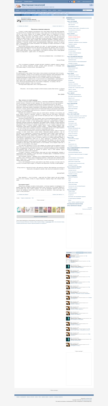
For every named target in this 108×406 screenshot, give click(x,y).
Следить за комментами (26, 198)
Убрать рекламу (40, 200)
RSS (33, 198)
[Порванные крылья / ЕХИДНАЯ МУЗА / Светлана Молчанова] (32, 212)
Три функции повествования (74, 47)
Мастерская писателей (33, 5)
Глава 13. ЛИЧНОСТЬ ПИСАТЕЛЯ (74, 166)
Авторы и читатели (30, 396)
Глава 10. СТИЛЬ (70, 126)
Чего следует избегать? (73, 131)
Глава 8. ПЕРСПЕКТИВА (72, 103)
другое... (68, 12)
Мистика (33, 12)
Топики (85, 252)
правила (60, 10)
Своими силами (71, 191)
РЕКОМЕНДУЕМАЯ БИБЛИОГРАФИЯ (75, 203)
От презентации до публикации (74, 198)
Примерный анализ (72, 59)
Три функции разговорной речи (74, 94)
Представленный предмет (73, 138)
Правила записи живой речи (74, 99)
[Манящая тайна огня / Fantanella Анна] (45, 212)
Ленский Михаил (74, 271)
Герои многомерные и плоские (74, 85)
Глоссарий (90, 207)
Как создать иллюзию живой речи (75, 96)
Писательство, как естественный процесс (76, 186)
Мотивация (70, 80)
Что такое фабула (72, 51)
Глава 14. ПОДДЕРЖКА (72, 175)
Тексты (89, 252)
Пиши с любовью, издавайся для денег (76, 202)
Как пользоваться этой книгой (74, 30)
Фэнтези (22, 12)
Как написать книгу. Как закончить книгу (76, 163)
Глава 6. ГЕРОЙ (70, 73)
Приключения (58, 12)
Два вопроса (70, 104)
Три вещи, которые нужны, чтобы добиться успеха (78, 28)
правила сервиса (45, 396)
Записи (49, 10)
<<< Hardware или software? (22, 26)
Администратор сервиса (76, 266)
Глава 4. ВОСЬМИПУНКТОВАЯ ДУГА (75, 56)
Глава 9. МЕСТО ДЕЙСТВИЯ (73, 114)
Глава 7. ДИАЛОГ (71, 93)
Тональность (71, 110)
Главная (18, 396)
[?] (71, 254)
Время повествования (72, 108)
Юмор (46, 12)
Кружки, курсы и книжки (73, 182)
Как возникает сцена (72, 123)
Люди (69, 180)
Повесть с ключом (72, 89)
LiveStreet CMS (89, 398)
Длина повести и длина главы (74, 161)
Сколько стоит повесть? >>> (58, 26)
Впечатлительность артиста (74, 168)
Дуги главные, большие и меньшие (75, 57)
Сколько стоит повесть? (73, 38)
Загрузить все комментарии (40, 216)
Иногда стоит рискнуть (73, 133)
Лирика (63, 12)
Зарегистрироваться (86, 1)
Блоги (38, 10)
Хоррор (38, 12)
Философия (51, 12)
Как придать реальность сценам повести (76, 117)
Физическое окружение (73, 177)
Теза (69, 142)
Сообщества (44, 10)
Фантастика (28, 12)
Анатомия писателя (72, 170)
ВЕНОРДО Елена (74, 261)
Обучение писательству (73, 22)
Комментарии (80, 252)
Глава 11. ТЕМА (70, 137)
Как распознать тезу (72, 144)
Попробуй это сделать (72, 31)
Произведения (23, 396)
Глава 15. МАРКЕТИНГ (72, 189)
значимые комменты (58, 396)
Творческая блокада (72, 184)
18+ (91, 5)
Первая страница (71, 19)
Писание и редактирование (73, 150)
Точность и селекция (72, 119)
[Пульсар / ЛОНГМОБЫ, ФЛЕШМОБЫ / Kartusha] (63, 212)
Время (69, 178)
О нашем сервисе (28, 1)
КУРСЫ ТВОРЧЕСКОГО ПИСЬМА (74, 205)
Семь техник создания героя (74, 78)
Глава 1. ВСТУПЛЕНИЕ (72, 21)
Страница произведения (87, 209)
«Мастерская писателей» (87, 399)
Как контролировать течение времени (76, 157)
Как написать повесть (26, 18)
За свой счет (71, 194)
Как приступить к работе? (73, 40)
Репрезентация (71, 82)
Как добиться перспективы (73, 159)
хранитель (51, 396)
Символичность (71, 69)
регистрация (48, 221)
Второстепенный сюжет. (73, 68)
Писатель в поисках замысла (74, 36)
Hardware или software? (73, 35)
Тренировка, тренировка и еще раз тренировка (77, 42)
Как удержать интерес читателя (74, 49)
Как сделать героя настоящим (74, 76)
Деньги (69, 200)
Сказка (43, 12)
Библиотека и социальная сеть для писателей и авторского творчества (38, 7)
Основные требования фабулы (74, 52)
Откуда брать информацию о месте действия (77, 115)
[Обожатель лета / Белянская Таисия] (36, 212)
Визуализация (71, 121)
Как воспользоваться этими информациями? (77, 61)
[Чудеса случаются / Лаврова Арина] (50, 212)
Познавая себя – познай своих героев (76, 87)
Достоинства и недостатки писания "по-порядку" (78, 154)
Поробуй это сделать (72, 44)
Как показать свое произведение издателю (77, 196)
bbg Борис (73, 255)
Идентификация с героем (73, 74)
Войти (78, 1)
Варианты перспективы (73, 106)
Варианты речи (71, 98)
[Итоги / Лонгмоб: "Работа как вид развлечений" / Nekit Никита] (28, 212)
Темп (69, 156)
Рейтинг (54, 10)
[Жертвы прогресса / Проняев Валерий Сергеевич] (58, 212)
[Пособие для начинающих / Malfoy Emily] (41, 212)
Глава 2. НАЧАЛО (71, 33)
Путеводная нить (71, 140)
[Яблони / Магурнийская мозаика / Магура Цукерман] (19, 212)
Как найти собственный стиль (74, 128)
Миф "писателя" (71, 24)
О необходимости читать (73, 26)
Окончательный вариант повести (75, 152)
